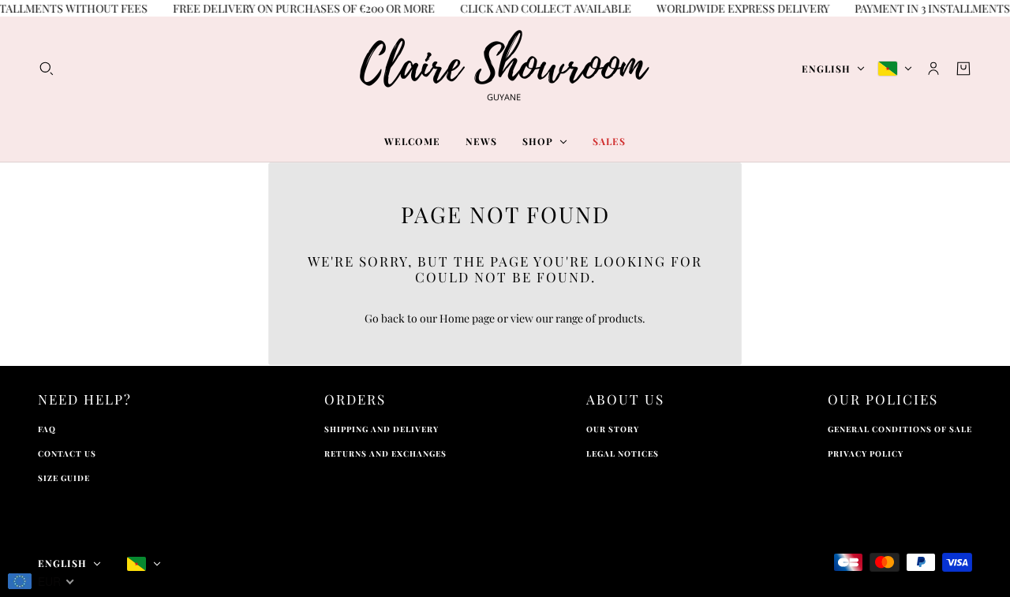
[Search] (46, 68)
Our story (612, 429)
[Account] (933, 68)
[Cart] (963, 68)
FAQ (47, 429)
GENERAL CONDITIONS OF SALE (900, 429)
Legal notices (622, 453)
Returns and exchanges (385, 453)
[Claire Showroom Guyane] (505, 68)
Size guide (64, 477)
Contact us (67, 453)
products (620, 318)
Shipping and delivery (381, 429)
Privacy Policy (865, 453)
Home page (467, 318)
